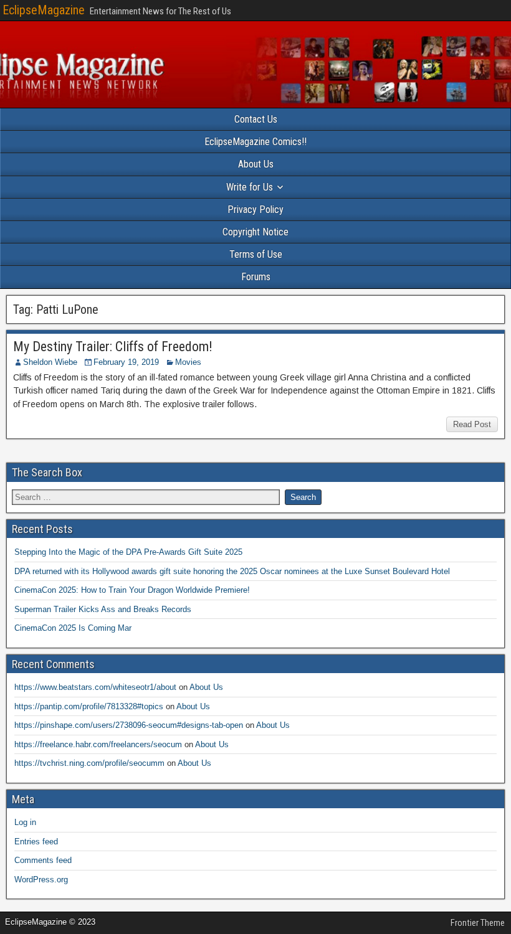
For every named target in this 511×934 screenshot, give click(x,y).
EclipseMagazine (43, 9)
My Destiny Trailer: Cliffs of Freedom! (113, 346)
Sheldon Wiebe (50, 362)
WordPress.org (41, 879)
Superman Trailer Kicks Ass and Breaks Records (102, 609)
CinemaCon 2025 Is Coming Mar (72, 628)
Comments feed (43, 860)
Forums (255, 277)
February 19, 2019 (126, 362)
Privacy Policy (255, 209)
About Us (256, 164)
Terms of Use (255, 254)
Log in (25, 822)
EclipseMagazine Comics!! (255, 142)
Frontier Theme (478, 922)
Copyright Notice (255, 232)
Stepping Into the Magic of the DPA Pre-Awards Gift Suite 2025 (128, 552)
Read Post (472, 424)
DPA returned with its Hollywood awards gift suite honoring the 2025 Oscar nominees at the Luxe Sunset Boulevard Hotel (232, 571)
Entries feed (36, 841)
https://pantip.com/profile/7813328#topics (88, 706)
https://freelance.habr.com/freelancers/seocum (98, 744)
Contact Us (255, 119)
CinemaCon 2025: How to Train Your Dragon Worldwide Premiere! (132, 590)
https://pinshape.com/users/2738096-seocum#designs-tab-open (128, 725)
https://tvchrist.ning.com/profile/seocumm (89, 763)
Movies (188, 362)
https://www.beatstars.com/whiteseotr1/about (95, 687)
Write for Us (249, 187)
